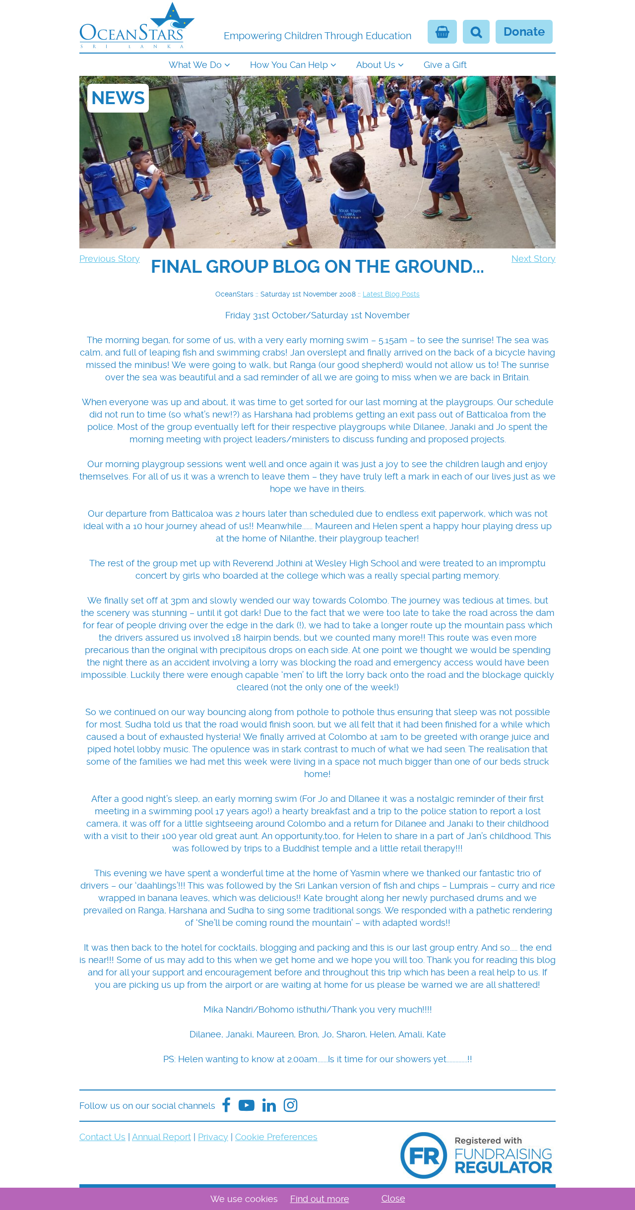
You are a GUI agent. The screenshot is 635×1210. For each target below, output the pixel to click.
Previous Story (109, 258)
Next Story (533, 258)
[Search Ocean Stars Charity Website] (476, 32)
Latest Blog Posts (391, 294)
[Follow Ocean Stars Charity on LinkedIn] (290, 1105)
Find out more (319, 1199)
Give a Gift (445, 65)
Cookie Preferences (276, 1137)
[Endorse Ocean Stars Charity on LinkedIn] (269, 1105)
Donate (524, 32)
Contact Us (102, 1137)
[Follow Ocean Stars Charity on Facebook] (226, 1105)
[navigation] (317, 64)
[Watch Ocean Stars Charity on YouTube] (246, 1105)
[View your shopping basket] (442, 32)
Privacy (213, 1137)
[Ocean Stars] (137, 26)
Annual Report (161, 1137)
